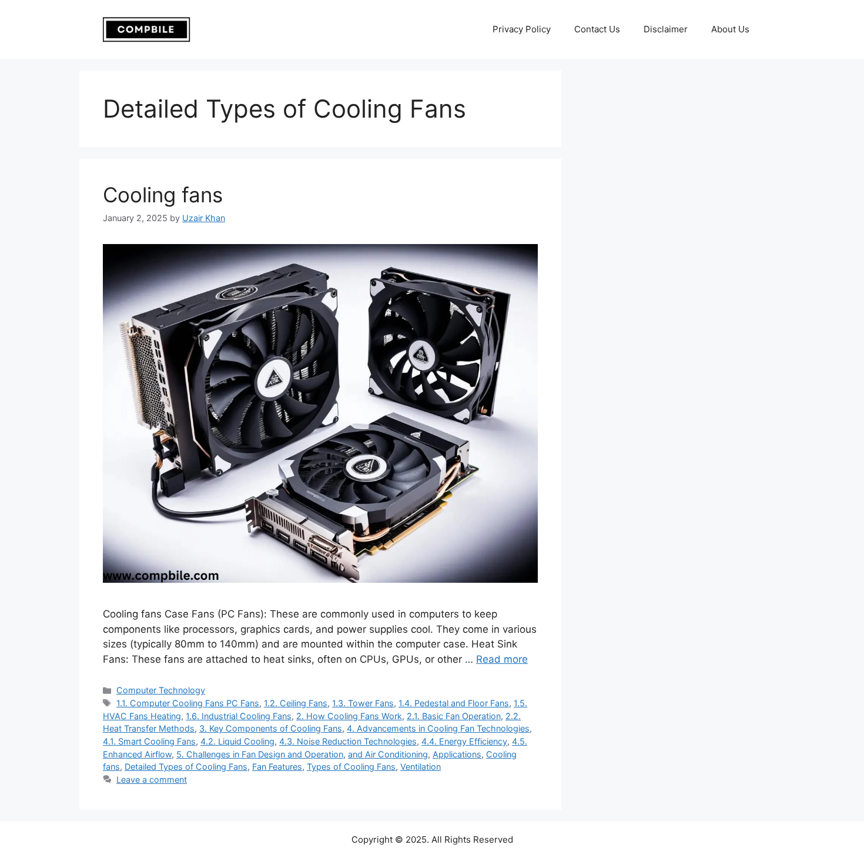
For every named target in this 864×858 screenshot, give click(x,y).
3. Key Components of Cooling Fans (270, 728)
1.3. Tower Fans (363, 703)
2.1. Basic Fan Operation (454, 716)
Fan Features (277, 767)
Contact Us (597, 29)
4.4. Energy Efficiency (464, 741)
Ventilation (420, 767)
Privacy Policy (522, 29)
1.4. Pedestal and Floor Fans (453, 703)
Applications (457, 754)
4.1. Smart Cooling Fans (149, 741)
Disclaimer (666, 29)
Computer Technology (160, 690)
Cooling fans (163, 194)
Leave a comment (151, 779)
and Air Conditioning (388, 754)
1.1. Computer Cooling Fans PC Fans (187, 703)
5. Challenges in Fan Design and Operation (259, 754)
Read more (502, 659)
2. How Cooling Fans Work (349, 716)
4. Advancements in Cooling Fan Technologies (438, 728)
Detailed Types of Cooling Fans (186, 767)
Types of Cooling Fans (351, 767)
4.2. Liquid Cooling (237, 741)
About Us (730, 29)
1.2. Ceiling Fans (295, 703)
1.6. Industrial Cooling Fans (239, 716)
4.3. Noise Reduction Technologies (348, 741)
